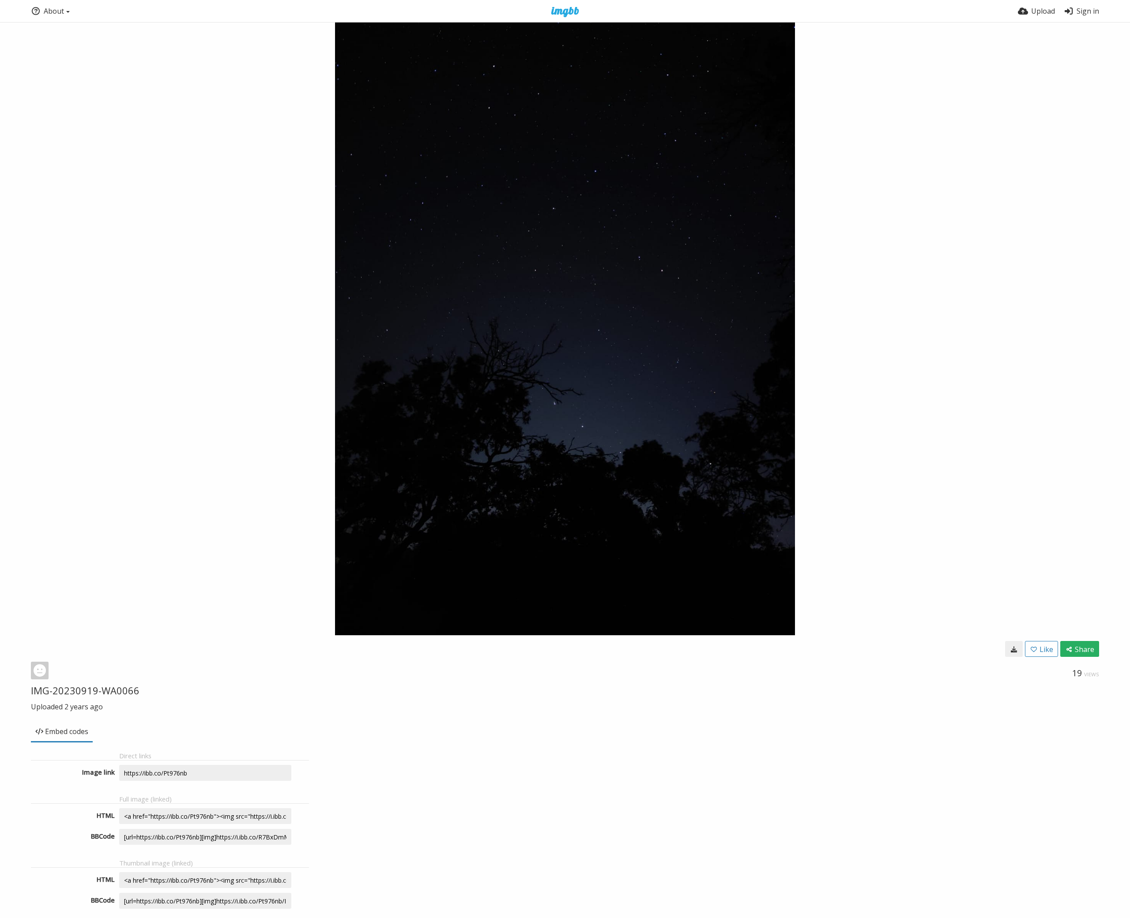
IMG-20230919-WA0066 (85, 690)
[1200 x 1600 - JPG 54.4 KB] (1014, 649)
